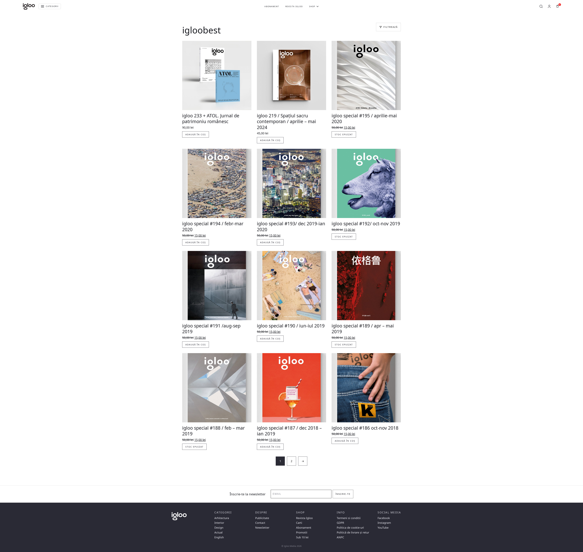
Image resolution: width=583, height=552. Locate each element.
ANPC (340, 537)
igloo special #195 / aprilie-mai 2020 (364, 118)
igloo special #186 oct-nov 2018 (365, 428)
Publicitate (262, 518)
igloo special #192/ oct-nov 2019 (366, 223)
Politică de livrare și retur (353, 532)
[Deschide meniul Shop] (318, 6)
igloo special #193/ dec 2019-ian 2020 (291, 226)
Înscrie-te (343, 494)
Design (218, 527)
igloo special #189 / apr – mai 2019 (363, 329)
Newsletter (262, 527)
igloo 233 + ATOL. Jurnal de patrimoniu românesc (210, 118)
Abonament (271, 6)
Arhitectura (221, 518)
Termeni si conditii (349, 518)
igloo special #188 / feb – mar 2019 (213, 431)
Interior (219, 523)
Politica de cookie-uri (350, 527)
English (219, 537)
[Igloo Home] (29, 6)
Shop (312, 6)
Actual (218, 532)
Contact (260, 523)
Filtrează (391, 27)
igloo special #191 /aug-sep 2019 (211, 329)
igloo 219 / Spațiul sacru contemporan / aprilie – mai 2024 (286, 121)
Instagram (384, 523)
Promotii (301, 532)
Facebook (384, 518)
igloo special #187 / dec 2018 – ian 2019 (289, 431)
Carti (299, 523)
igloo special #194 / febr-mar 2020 (212, 226)
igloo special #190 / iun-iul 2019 (291, 326)
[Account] (549, 6)
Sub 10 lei (302, 537)
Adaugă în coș (195, 134)
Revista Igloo (294, 6)
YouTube (383, 527)
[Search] (541, 6)
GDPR (340, 523)
